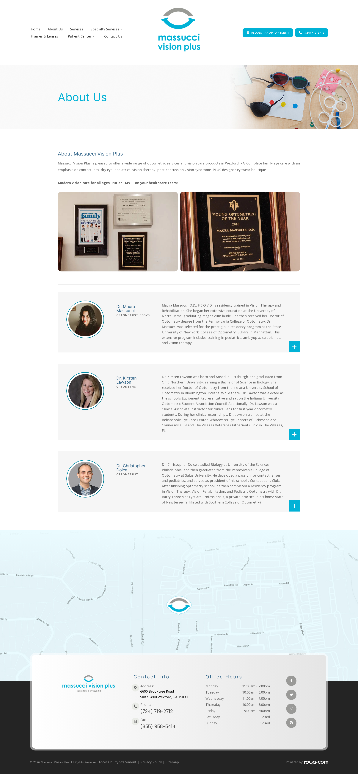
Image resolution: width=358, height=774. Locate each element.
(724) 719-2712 (156, 711)
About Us (55, 29)
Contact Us (113, 36)
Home (35, 29)
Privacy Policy (151, 762)
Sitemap (172, 762)
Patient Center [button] (79, 36)
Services (76, 29)
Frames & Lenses (44, 36)
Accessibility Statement (117, 762)
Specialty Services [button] (105, 29)
